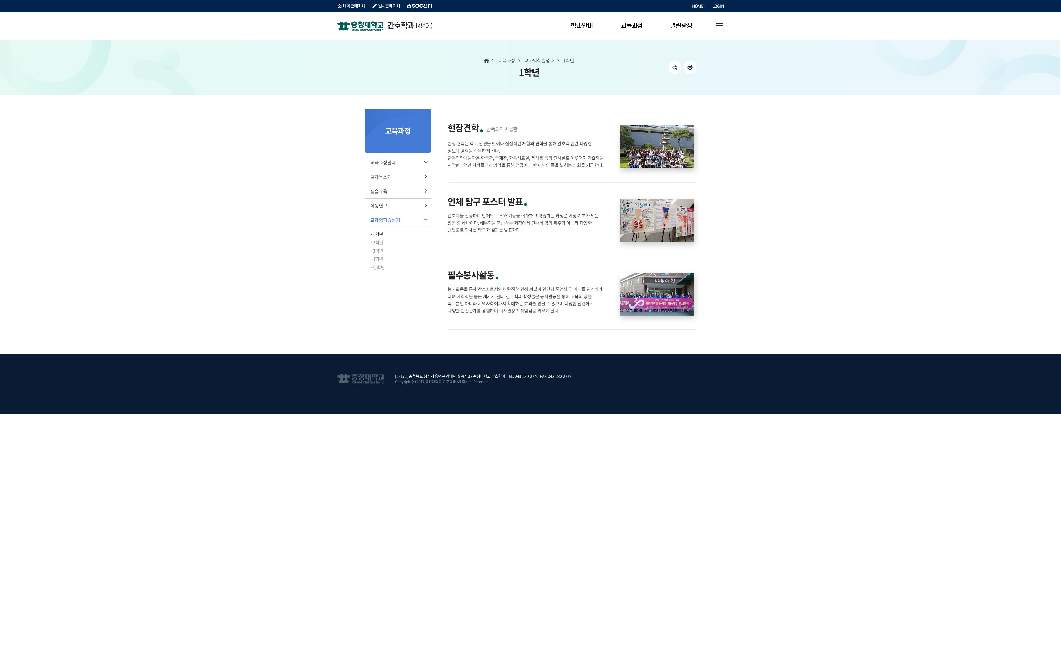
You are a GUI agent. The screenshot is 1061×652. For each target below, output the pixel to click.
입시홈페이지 (389, 6)
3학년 (378, 251)
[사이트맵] (720, 26)
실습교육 (378, 191)
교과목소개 (381, 176)
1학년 (378, 234)
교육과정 (506, 60)
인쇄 (690, 67)
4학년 (378, 259)
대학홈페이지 (354, 6)
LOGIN (718, 6)
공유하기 (675, 67)
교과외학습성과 (385, 219)
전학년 (379, 267)
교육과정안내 (383, 162)
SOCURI (419, 6)
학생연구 (378, 205)
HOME (697, 6)
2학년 (378, 242)
